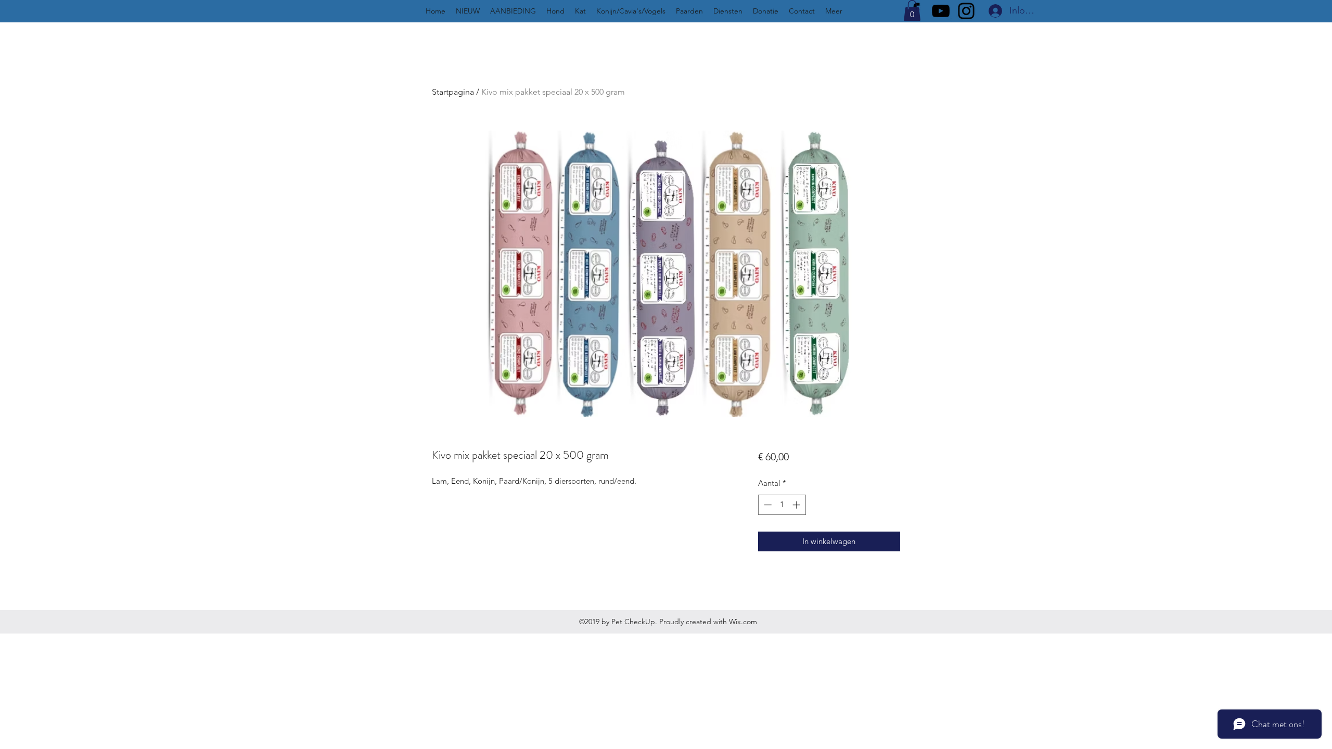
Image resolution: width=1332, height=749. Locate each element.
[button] (912, 10)
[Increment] (797, 504)
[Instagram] (966, 11)
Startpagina (453, 92)
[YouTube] (941, 11)
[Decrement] (767, 504)
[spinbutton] (781, 504)
